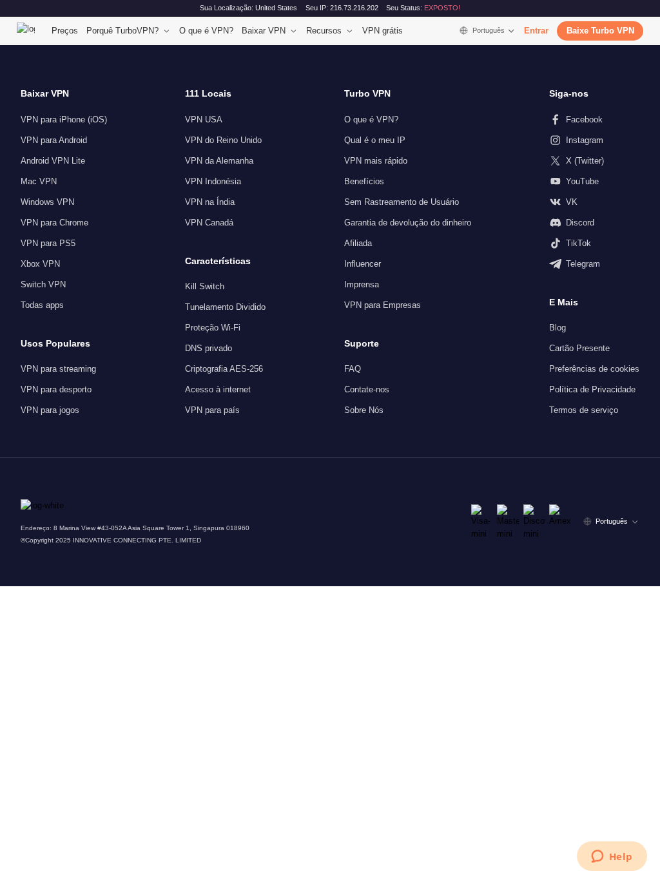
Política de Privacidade (592, 389)
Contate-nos (366, 389)
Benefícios (364, 181)
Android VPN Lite (53, 161)
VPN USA (203, 119)
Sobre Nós (363, 410)
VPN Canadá (209, 222)
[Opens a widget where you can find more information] (611, 857)
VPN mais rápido (375, 161)
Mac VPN (39, 181)
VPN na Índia (210, 202)
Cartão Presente (579, 348)
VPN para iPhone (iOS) (64, 119)
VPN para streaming (58, 369)
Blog (557, 327)
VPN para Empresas (382, 305)
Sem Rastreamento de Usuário (401, 202)
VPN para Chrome (54, 222)
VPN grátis (382, 30)
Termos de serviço (583, 410)
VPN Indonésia (213, 181)
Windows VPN (47, 202)
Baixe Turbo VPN (600, 30)
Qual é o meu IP (374, 140)
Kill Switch (204, 286)
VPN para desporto (56, 389)
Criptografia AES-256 (224, 369)
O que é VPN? (206, 30)
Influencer (362, 264)
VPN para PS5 (48, 243)
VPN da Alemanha (219, 161)
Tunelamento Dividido (225, 307)
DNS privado (208, 348)
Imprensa (361, 284)
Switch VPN (43, 284)
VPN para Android (54, 140)
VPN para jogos (50, 410)
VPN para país (212, 410)
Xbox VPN (40, 264)
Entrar (536, 30)
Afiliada (358, 243)
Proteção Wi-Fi (212, 327)
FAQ (352, 369)
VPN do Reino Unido (223, 140)
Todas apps (42, 305)
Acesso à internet (218, 389)
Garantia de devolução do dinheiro (407, 222)
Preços (65, 30)
